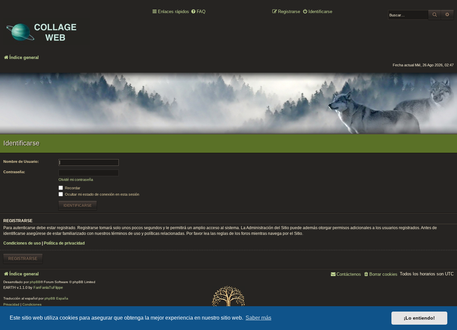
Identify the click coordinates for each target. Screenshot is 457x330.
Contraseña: (14, 172)
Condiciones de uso (22, 243)
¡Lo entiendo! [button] (419, 318)
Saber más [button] (258, 318)
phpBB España (56, 298)
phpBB (35, 282)
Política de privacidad (64, 243)
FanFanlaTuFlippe (48, 287)
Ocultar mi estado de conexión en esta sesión (101, 194)
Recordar (72, 188)
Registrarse (22, 258)
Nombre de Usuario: (21, 161)
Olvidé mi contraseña (76, 180)
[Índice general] (46, 27)
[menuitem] (198, 12)
